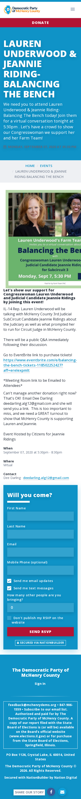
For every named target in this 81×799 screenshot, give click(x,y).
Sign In (40, 683)
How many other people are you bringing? (34, 597)
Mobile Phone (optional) (27, 562)
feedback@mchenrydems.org (32, 705)
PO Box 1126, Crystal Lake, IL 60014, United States (40, 757)
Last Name (16, 526)
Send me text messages (32, 588)
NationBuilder (37, 777)
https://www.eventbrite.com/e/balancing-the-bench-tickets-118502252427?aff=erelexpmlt (40, 365)
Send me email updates (32, 581)
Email (12, 544)
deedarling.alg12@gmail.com (46, 478)
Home (30, 166)
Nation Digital (65, 777)
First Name (16, 508)
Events (46, 166)
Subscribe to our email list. (46, 709)
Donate (40, 22)
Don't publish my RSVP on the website (37, 620)
